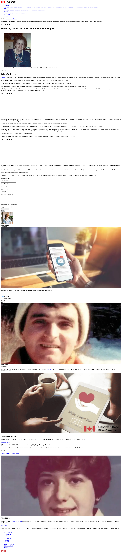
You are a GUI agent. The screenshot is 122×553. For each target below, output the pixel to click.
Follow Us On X (8, 546)
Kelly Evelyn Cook (17, 521)
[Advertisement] (50, 105)
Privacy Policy (8, 534)
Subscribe (6, 296)
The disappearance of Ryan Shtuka (10, 453)
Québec (81, 7)
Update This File (5, 178)
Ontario (65, 7)
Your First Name (5, 180)
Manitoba (20, 7)
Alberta (6, 7)
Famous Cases (14, 10)
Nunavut (60, 7)
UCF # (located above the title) (9, 189)
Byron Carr (49, 369)
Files (5, 8)
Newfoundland (36, 7)
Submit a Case (16, 13)
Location (6, 5)
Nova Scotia (54, 7)
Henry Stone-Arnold (11, 19)
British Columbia (12, 7)
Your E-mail (4, 186)
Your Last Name (5, 183)
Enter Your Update (5, 193)
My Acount (7, 14)
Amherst (3, 77)
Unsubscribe (7, 298)
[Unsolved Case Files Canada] (9, 2)
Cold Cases (7, 10)
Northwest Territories (45, 7)
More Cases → (5, 525)
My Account (7, 538)
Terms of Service (8, 533)
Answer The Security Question (9, 204)
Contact (10, 13)
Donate (6, 16)
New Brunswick (27, 7)
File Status (21, 10)
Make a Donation (5, 442)
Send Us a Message (9, 544)
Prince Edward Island (73, 7)
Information (7, 11)
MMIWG (32, 10)
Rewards (37, 10)
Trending (42, 10)
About (5, 13)
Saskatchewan (87, 7)
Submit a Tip (23, 13)
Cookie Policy (7, 536)
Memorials (27, 10)
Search (6, 547)
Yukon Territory (95, 7)
